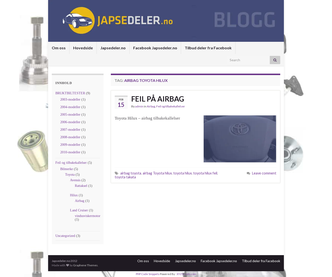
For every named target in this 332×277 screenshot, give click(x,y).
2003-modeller (70, 99)
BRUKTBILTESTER (70, 93)
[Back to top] (321, 266)
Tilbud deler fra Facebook (208, 47)
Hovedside (83, 47)
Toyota (70, 174)
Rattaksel (81, 186)
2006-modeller (70, 122)
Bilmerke (66, 169)
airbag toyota (130, 173)
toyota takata (125, 177)
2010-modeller (70, 152)
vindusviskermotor (87, 216)
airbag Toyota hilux (157, 173)
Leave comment (264, 173)
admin (139, 106)
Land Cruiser (79, 210)
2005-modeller (70, 114)
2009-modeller (70, 145)
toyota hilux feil (205, 173)
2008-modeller (70, 137)
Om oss (59, 47)
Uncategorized (65, 236)
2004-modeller (70, 107)
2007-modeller (70, 129)
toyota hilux (182, 173)
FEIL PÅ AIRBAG (157, 98)
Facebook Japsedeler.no (155, 47)
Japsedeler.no (113, 47)
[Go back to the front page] (166, 21)
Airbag (79, 201)
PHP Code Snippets (147, 274)
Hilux (74, 195)
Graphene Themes (85, 265)
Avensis (75, 180)
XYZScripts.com (186, 274)
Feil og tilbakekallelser (71, 162)
